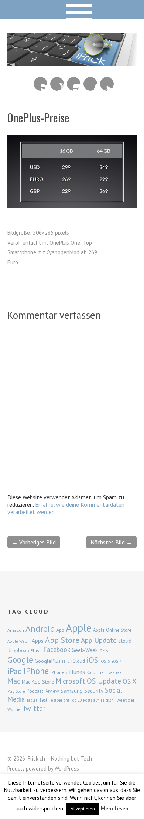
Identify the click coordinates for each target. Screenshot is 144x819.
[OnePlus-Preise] (72, 205)
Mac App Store (38, 681)
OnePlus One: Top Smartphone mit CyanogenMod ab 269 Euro (52, 252)
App (60, 630)
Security (93, 690)
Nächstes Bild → (111, 542)
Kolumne (95, 672)
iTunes (77, 671)
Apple (79, 628)
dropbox (17, 650)
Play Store (16, 691)
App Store (62, 640)
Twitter (107, 84)
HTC (66, 661)
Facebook (90, 84)
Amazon (15, 630)
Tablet (31, 700)
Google (20, 659)
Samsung (72, 690)
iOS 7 (116, 661)
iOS (92, 660)
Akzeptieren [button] (83, 809)
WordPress (67, 768)
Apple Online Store (112, 630)
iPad (14, 671)
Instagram (73, 84)
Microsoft (70, 681)
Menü (72, 9)
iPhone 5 (59, 672)
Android (40, 628)
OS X (129, 681)
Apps (38, 640)
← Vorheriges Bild (34, 542)
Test (43, 700)
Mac (13, 680)
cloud (124, 640)
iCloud (78, 661)
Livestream (115, 672)
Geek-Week (85, 650)
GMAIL (105, 650)
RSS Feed (40, 84)
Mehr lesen (114, 808)
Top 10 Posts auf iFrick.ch (92, 700)
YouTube (57, 84)
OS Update (104, 681)
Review (52, 691)
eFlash (35, 650)
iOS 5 (105, 661)
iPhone (36, 670)
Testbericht (59, 700)
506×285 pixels (51, 232)
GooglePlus (48, 661)
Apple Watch (18, 641)
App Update (99, 640)
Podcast (35, 691)
